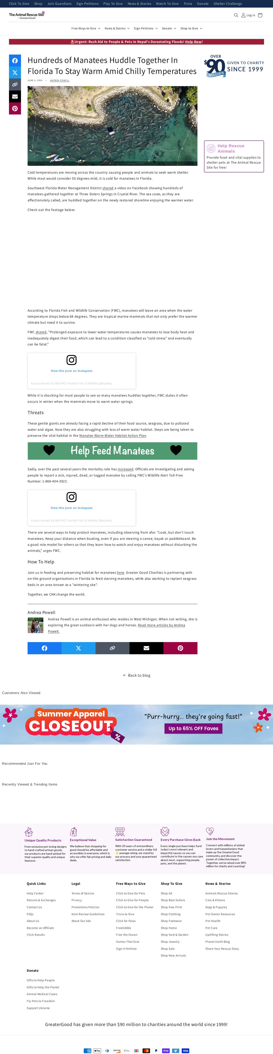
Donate (203, 4)
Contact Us (34, 907)
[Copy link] (15, 84)
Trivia (188, 4)
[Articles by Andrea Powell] (36, 624)
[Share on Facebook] (15, 61)
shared (108, 188)
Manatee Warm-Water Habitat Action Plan (112, 435)
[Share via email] (15, 96)
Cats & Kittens (215, 900)
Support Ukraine (38, 1008)
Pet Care (211, 928)
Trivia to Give (125, 914)
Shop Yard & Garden (174, 935)
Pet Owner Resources (220, 914)
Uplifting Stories (216, 935)
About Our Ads (81, 921)
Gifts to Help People (41, 980)
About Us (33, 921)
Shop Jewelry (170, 942)
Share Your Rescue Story (222, 949)
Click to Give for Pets (130, 893)
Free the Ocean (126, 935)
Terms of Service (83, 893)
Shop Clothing (171, 914)
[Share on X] (15, 73)
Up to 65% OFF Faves (193, 728)
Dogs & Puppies (216, 907)
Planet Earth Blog (217, 942)
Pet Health (212, 921)
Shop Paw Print (171, 907)
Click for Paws (126, 921)
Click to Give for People (132, 900)
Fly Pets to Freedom (41, 1001)
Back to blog (139, 675)
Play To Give (113, 4)
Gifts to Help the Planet (43, 987)
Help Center (35, 893)
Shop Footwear (171, 921)
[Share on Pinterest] (15, 108)
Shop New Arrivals (173, 955)
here (120, 572)
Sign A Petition (126, 949)
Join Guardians (59, 4)
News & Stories (139, 4)
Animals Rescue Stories (221, 893)
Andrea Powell (60, 80)
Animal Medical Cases (42, 994)
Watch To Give (167, 4)
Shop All (166, 893)
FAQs (30, 914)
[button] (236, 15)
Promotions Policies (86, 907)
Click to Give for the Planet (134, 907)
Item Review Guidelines (88, 914)
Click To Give (19, 4)
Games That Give (127, 942)
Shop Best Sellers (173, 900)
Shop (38, 4)
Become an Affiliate (40, 928)
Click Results (36, 935)
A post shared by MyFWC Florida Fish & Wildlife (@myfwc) (71, 383)
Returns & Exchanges (41, 900)
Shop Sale (168, 949)
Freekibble (123, 928)
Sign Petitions (87, 4)
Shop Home (169, 928)
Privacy (77, 900)
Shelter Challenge (228, 4)
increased (125, 469)
